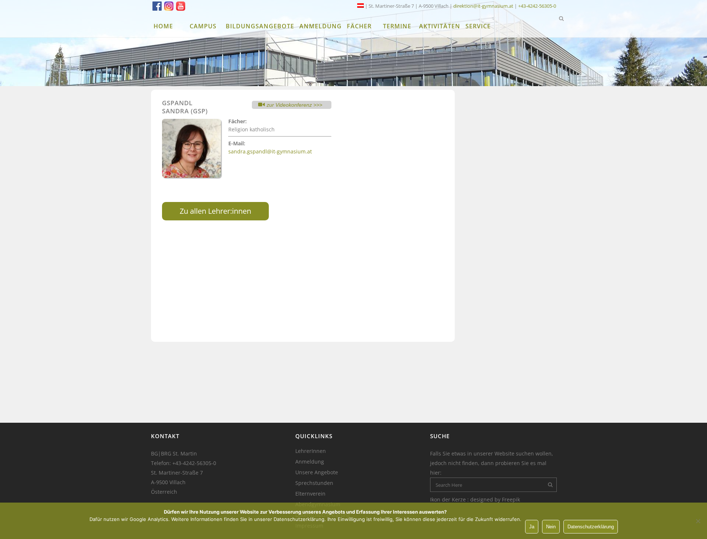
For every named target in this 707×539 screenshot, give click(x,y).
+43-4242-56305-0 (537, 6)
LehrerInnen (310, 451)
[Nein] (697, 521)
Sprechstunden (314, 483)
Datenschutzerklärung (590, 526)
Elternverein (310, 494)
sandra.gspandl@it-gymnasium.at (270, 151)
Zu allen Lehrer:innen (215, 211)
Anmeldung (309, 462)
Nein (551, 526)
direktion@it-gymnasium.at (483, 6)
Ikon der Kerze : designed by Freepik (475, 499)
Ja (531, 526)
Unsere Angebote (316, 472)
